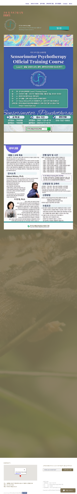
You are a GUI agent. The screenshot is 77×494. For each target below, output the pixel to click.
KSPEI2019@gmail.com (11, 486)
